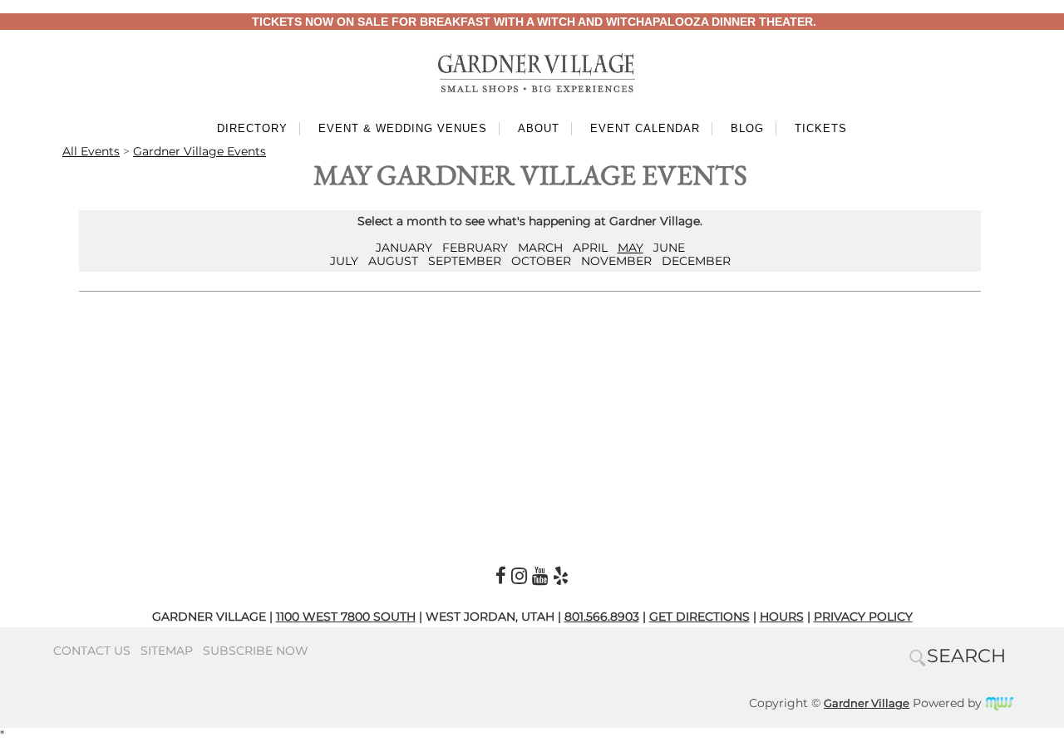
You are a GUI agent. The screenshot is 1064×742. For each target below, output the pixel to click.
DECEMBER (696, 260)
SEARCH (966, 655)
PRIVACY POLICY (863, 616)
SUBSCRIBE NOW (255, 650)
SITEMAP (166, 650)
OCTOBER (541, 260)
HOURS (782, 616)
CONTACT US (92, 650)
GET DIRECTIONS (699, 616)
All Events (91, 151)
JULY (344, 260)
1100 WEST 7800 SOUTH (346, 616)
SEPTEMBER (464, 260)
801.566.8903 (601, 616)
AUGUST (393, 260)
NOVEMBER (616, 260)
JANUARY (404, 247)
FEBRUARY (475, 247)
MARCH (540, 247)
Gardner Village (866, 703)
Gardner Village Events (199, 151)
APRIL (590, 247)
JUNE (669, 247)
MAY (630, 247)
